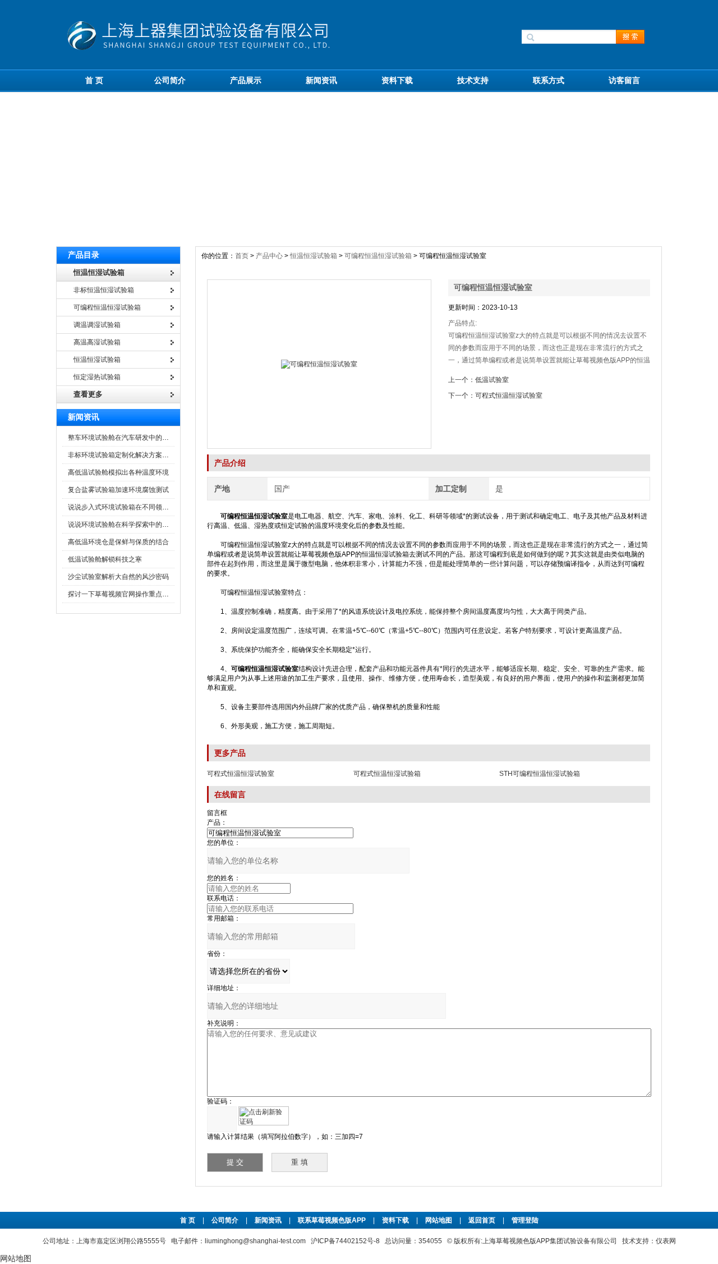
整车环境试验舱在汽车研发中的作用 (122, 438)
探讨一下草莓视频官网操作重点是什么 (125, 594)
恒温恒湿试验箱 (313, 256)
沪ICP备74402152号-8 (345, 1241)
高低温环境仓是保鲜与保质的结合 (118, 542)
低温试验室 (492, 380)
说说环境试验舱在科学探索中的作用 (122, 524)
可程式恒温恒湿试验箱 (387, 774)
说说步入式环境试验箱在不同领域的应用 (128, 507)
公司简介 (170, 80)
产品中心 (270, 256)
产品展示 (245, 80)
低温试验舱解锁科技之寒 (105, 559)
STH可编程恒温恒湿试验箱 (539, 774)
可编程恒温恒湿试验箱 (378, 256)
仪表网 (666, 1241)
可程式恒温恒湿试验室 (508, 395)
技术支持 (473, 80)
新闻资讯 (321, 80)
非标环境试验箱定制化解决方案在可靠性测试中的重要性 (152, 455)
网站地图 (438, 1220)
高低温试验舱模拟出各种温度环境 (118, 472)
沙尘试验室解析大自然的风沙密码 (118, 577)
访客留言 (624, 80)
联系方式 (548, 80)
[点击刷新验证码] (263, 1115)
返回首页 (482, 1220)
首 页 (94, 80)
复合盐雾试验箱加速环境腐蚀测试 (118, 490)
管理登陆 (525, 1220)
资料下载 (397, 80)
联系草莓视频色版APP (332, 1220)
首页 (242, 256)
